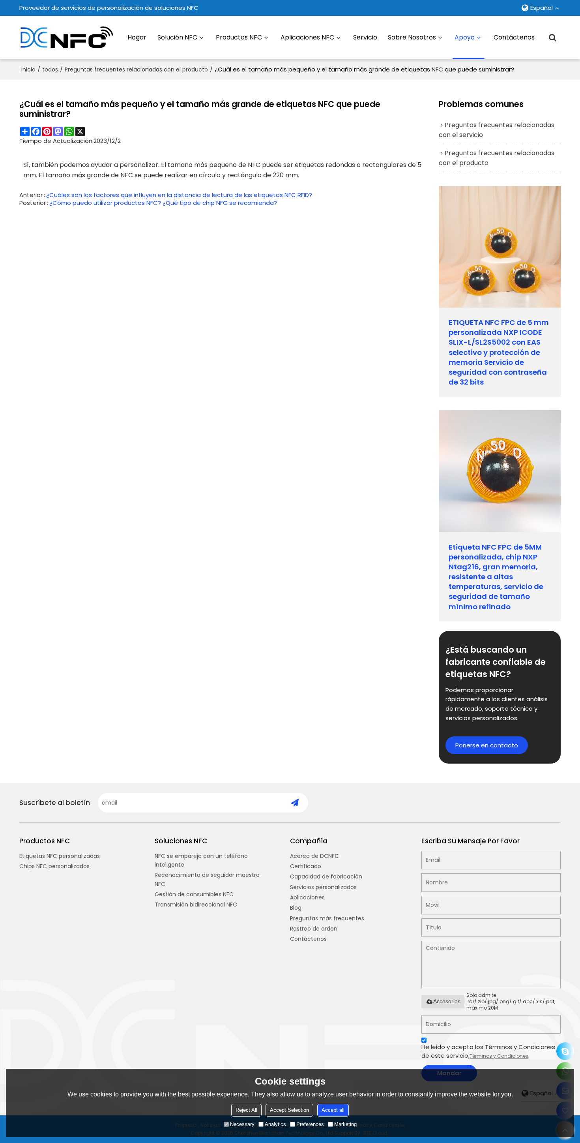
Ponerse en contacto (486, 745)
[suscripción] (294, 803)
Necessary (242, 1124)
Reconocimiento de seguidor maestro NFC (207, 879)
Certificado (305, 866)
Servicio (365, 37)
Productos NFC (239, 37)
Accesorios (446, 1001)
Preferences (310, 1124)
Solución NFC (177, 37)
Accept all (333, 1110)
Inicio (28, 69)
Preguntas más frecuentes (327, 918)
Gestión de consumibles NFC (194, 894)
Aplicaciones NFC (307, 37)
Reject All (246, 1110)
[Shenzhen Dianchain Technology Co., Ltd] (66, 37)
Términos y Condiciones (499, 1056)
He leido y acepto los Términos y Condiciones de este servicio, (488, 1051)
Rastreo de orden (313, 929)
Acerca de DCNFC (314, 856)
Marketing (345, 1124)
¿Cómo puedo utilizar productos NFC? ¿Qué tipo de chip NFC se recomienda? (163, 203)
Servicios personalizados (323, 887)
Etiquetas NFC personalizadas (59, 856)
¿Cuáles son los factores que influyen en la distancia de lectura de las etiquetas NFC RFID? (179, 195)
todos (50, 69)
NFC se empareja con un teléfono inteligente (201, 860)
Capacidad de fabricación (326, 876)
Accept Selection (289, 1110)
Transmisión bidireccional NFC (196, 904)
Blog (295, 908)
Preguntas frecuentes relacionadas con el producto (136, 69)
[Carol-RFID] (565, 1051)
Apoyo (465, 37)
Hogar (136, 37)
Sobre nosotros (412, 37)
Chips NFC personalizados (54, 866)
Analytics (275, 1124)
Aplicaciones (307, 897)
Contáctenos (514, 37)
